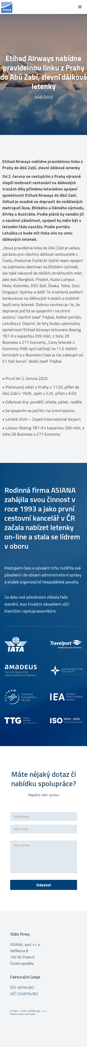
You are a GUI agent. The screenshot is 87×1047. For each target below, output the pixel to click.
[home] (36, 7)
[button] (80, 7)
